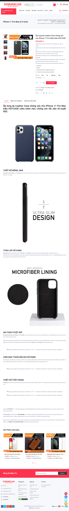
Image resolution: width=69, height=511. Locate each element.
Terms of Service (47, 267)
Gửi (34, 272)
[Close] (60, 231)
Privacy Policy (39, 267)
